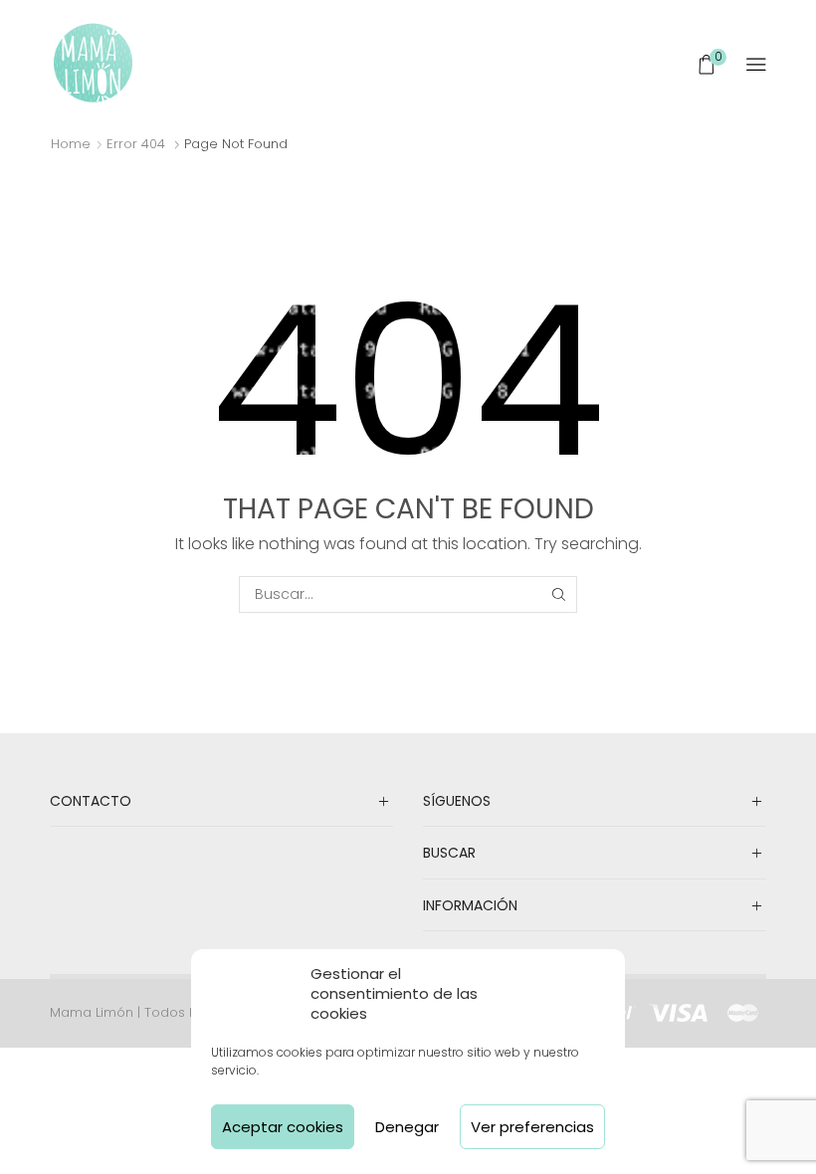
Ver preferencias (532, 1126)
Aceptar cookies (282, 1126)
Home (71, 143)
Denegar (407, 1126)
